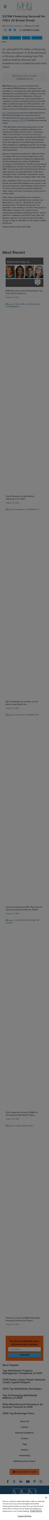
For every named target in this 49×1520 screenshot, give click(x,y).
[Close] (46, 1497)
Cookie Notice (36, 1511)
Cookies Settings (24, 1516)
